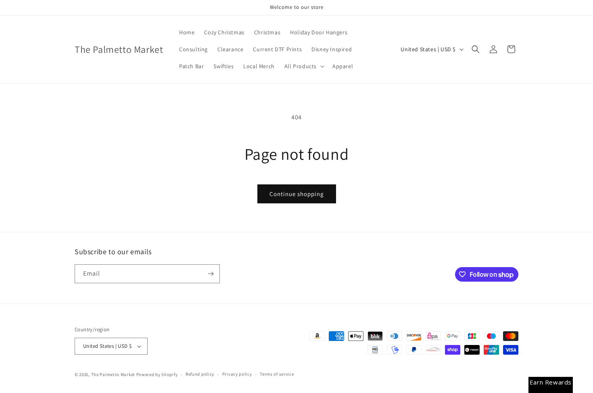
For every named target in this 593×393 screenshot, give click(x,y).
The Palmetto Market (113, 374)
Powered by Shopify (157, 374)
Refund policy (200, 374)
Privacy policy (237, 374)
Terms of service (277, 374)
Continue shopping (296, 194)
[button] (304, 66)
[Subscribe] (210, 273)
